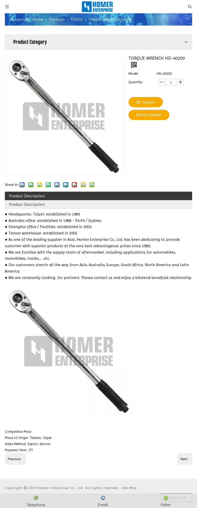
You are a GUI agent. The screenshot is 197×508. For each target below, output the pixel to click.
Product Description (27, 195)
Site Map (129, 488)
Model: (134, 73)
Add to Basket (149, 114)
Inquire (149, 102)
